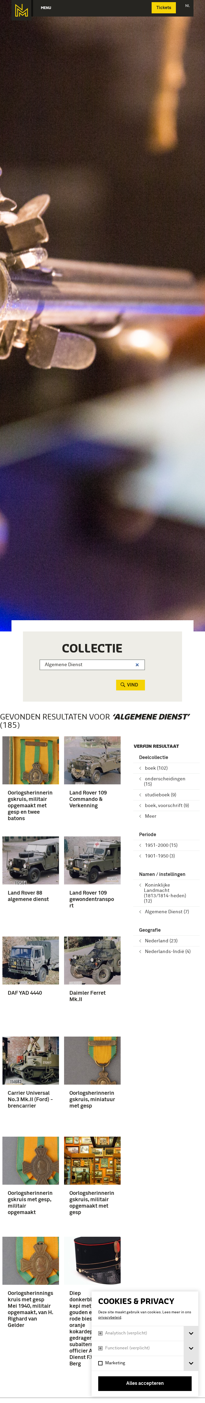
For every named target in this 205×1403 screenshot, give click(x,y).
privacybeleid (109, 1317)
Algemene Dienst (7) (167, 912)
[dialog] (145, 1343)
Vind (132, 685)
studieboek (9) (160, 795)
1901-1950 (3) (160, 856)
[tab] (191, 1333)
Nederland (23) (161, 941)
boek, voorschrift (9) (167, 805)
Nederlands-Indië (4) (168, 951)
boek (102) (156, 768)
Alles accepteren (145, 1383)
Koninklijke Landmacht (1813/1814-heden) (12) (165, 893)
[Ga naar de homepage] (21, 10)
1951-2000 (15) (161, 845)
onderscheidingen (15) (165, 782)
